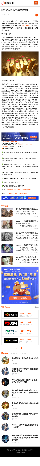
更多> (37, 307)
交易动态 (18, 450)
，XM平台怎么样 (26, 25)
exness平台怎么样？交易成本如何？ (17, 193)
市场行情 (30, 450)
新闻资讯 (24, 450)
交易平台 (12, 450)
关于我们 (17, 452)
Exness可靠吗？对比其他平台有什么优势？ (19, 190)
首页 (8, 450)
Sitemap (23, 452)
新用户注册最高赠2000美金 (9, 142)
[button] (21, 348)
